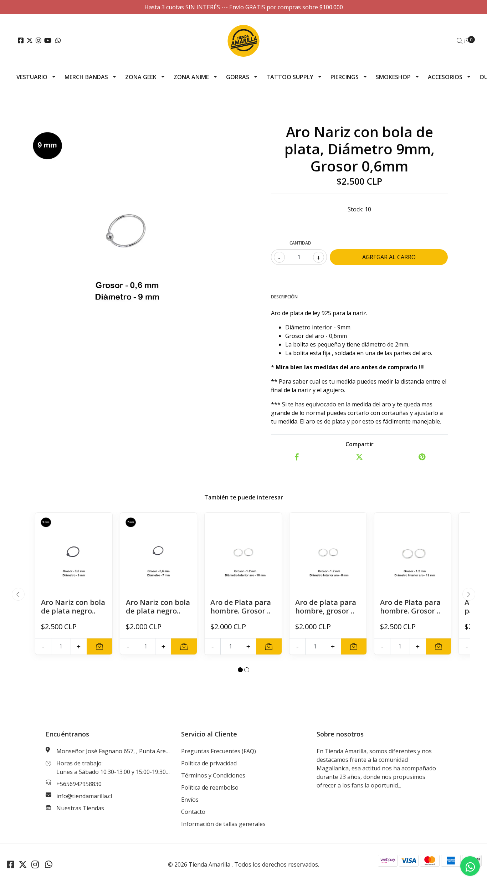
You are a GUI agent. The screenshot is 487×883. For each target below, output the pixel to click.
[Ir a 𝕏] (29, 41)
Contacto (193, 812)
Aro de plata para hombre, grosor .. (325, 606)
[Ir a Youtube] (48, 41)
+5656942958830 (79, 784)
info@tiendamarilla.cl (84, 796)
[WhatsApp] (58, 41)
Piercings (344, 77)
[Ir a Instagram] (38, 41)
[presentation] (18, 594)
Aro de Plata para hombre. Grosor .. (240, 606)
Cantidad (300, 243)
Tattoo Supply (289, 77)
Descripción (284, 297)
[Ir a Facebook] (20, 41)
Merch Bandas (86, 77)
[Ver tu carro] (467, 40)
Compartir (359, 444)
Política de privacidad (209, 763)
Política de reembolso (210, 787)
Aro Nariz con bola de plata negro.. (73, 606)
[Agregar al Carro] (99, 646)
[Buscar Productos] (460, 41)
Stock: (355, 209)
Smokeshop (393, 77)
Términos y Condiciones (213, 775)
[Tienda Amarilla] (243, 40)
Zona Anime (191, 77)
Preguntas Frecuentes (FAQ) (218, 751)
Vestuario (31, 77)
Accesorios (445, 77)
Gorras (237, 77)
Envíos (190, 800)
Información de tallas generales (223, 824)
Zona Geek (141, 77)
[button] (240, 669)
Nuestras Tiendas (80, 808)
